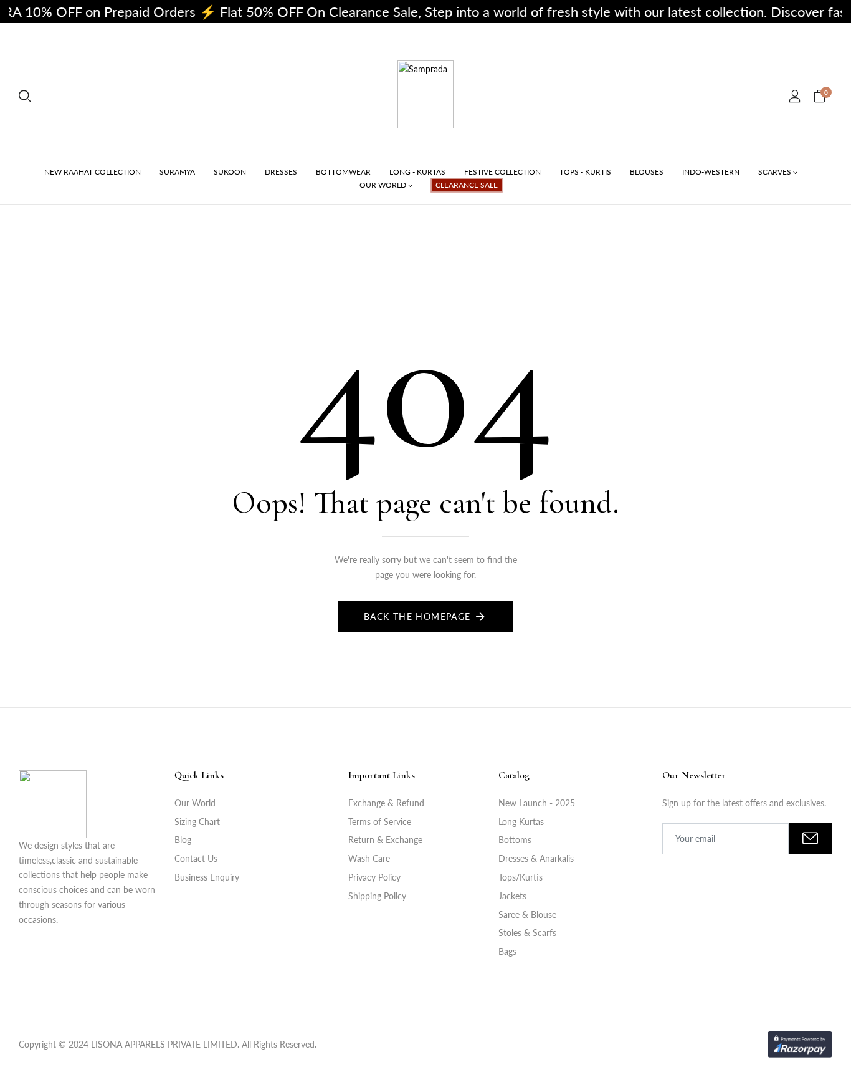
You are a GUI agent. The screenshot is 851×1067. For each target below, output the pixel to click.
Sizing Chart (197, 821)
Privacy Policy (374, 877)
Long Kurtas (521, 821)
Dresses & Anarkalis (536, 858)
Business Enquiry (206, 877)
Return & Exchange (385, 839)
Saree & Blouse (527, 914)
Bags (507, 951)
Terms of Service (379, 821)
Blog (182, 839)
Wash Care (369, 858)
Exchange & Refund (386, 803)
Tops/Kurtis (520, 877)
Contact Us (195, 858)
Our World (195, 803)
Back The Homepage (417, 616)
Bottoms (514, 839)
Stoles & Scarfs (527, 932)
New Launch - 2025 (536, 803)
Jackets (512, 896)
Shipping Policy (377, 896)
